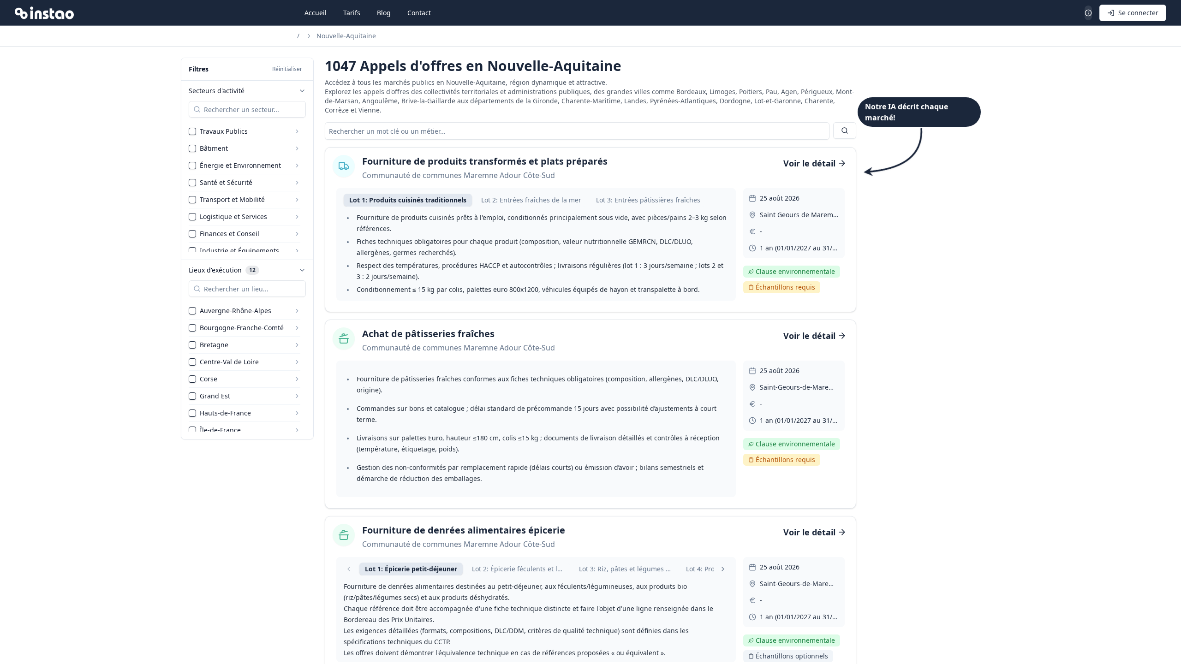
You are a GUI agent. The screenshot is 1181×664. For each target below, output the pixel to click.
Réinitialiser (287, 69)
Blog (384, 12)
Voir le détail (809, 163)
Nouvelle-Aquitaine (346, 35)
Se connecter (1138, 12)
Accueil (315, 12)
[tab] (408, 200)
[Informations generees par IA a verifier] (1088, 13)
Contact (419, 12)
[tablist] (536, 200)
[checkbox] (192, 131)
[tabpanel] (536, 253)
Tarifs (351, 12)
